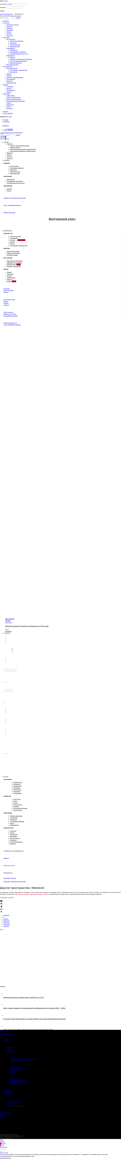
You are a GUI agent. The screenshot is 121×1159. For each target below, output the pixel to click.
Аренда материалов (13, 251)
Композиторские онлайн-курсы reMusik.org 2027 (23, 997)
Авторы (9, 74)
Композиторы (17, 782)
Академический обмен (17, 821)
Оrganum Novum (15, 147)
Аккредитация (11, 719)
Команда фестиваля (13, 712)
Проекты (9, 26)
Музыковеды (17, 786)
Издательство (7, 66)
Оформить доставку (10, 314)
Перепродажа (14, 264)
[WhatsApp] (60, 909)
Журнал (5, 85)
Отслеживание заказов (11, 316)
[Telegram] (60, 906)
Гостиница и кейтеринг (14, 732)
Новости (9, 92)
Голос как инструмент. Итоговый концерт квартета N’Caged (28, 1030)
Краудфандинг (8, 1092)
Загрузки (6, 305)
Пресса (9, 32)
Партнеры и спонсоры (14, 658)
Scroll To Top (4, 1153)
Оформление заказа (6, 1113)
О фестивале (10, 96)
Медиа (9, 191)
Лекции (15, 648)
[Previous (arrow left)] (0, 1151)
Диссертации (17, 805)
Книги (15, 801)
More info (8, 1158)
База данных (7, 1094)
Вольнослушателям (16, 63)
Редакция (10, 81)
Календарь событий (10, 878)
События (12, 57)
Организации (17, 793)
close (5, 1)
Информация (11, 55)
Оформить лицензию (13, 253)
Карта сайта (4, 1031)
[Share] (2, 1149)
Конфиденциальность (10, 323)
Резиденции (14, 834)
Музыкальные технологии (18, 52)
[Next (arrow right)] (2, 1151)
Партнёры (10, 30)
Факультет (13, 43)
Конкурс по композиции (14, 642)
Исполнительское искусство (19, 54)
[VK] (60, 903)
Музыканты (16, 784)
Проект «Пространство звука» (19, 146)
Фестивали (16, 791)
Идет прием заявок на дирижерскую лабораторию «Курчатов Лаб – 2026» (34, 1008)
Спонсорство (11, 729)
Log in (2, 10)
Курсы (12, 823)
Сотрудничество (15, 45)
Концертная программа (14, 99)
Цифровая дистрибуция (14, 263)
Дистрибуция (11, 79)
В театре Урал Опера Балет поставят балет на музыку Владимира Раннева (34, 1019)
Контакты (10, 35)
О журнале (10, 86)
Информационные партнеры (16, 659)
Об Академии (11, 39)
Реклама (9, 731)
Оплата (6, 301)
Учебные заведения (16, 816)
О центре (6, 23)
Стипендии (13, 820)
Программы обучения (16, 41)
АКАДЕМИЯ (6, 160)
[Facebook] (60, 901)
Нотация (16, 806)
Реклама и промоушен (14, 266)
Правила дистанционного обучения (21, 59)
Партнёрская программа (14, 261)
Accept (2, 1158)
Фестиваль (6, 94)
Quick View (8, 622)
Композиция (13, 50)
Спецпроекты (11, 90)
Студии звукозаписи (16, 842)
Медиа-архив (17, 810)
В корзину (8, 631)
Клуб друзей (11, 661)
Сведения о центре (13, 25)
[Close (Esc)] (0, 1149)
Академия (6, 37)
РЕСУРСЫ (6, 776)
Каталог (9, 75)
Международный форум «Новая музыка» (23, 151)
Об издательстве (12, 68)
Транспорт (10, 734)
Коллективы (17, 790)
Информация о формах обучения (20, 1061)
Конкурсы (13, 831)
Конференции (14, 825)
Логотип (9, 34)
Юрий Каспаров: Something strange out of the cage (26, 626)
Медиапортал (8, 873)
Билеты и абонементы (13, 97)
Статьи (15, 803)
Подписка (10, 1104)
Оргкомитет (10, 713)
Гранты (12, 833)
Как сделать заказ (9, 299)
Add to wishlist (9, 619)
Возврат (6, 303)
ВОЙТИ (6, 227)
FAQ (1, 1037)
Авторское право (12, 255)
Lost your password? (6, 14)
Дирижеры (16, 788)
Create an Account (15, 16)
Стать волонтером (9, 760)
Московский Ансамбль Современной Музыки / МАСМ (31, 894)
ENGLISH (6, 21)
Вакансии (9, 28)
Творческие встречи (13, 640)
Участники (10, 639)
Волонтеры (10, 105)
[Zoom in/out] (6, 1149)
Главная (9, 272)
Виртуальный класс (13, 65)
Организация (10, 1047)
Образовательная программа (16, 101)
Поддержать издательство (18, 70)
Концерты (10, 637)
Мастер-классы (18, 650)
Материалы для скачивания (15, 723)
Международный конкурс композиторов (23, 149)
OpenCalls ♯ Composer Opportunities (15, 881)
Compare (7, 621)
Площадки (10, 710)
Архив (8, 106)
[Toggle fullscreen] (4, 1149)
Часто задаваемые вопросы (18, 61)
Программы (13, 818)
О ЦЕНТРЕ (6, 142)
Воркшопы (13, 840)
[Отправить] (60, 911)
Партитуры (16, 799)
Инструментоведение (20, 808)
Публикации (13, 72)
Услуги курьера (8, 312)
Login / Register (8, 113)
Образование (11, 48)
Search (18, 17)
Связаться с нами (9, 773)
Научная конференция (20, 652)
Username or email (6, 4)
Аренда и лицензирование (15, 77)
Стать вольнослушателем (11, 762)
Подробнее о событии (7, 897)
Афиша (11, 281)
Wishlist (5, 111)
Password (3, 7)
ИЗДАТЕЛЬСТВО (8, 230)
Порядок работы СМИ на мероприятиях (19, 721)
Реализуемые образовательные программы (23, 1059)
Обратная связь (15, 46)
